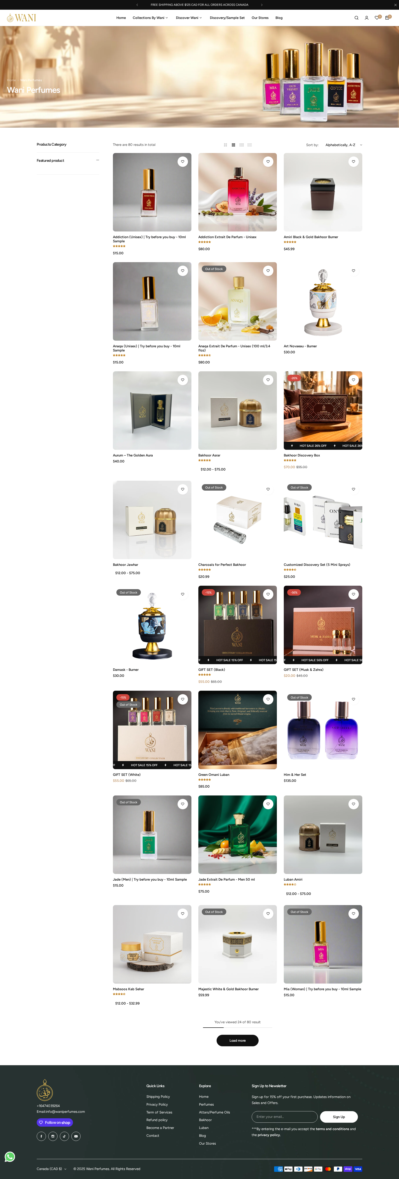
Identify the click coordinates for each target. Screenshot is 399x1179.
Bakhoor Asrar (209, 455)
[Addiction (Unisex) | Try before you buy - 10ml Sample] (152, 192)
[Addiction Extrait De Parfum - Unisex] (237, 192)
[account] (367, 18)
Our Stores (207, 1143)
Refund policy (157, 1120)
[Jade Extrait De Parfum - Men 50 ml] (237, 834)
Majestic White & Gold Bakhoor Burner (228, 989)
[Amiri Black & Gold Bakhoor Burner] (323, 192)
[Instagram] (52, 1136)
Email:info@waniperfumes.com (61, 1112)
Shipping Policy (158, 1097)
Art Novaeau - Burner (300, 346)
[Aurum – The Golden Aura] (152, 410)
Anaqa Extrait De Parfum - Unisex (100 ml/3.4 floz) (234, 348)
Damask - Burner (126, 670)
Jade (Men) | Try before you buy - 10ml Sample (150, 879)
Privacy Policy (157, 1104)
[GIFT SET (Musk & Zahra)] (323, 625)
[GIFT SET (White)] (152, 730)
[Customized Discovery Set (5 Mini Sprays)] (323, 520)
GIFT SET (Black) (211, 670)
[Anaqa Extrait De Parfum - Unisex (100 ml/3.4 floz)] (237, 301)
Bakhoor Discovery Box (302, 455)
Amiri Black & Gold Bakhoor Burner (311, 237)
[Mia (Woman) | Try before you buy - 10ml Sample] (323, 944)
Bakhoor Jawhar (125, 565)
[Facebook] (41, 1136)
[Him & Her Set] (323, 730)
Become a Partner (160, 1128)
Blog (202, 1136)
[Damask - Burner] (152, 625)
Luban (204, 1128)
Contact (152, 1136)
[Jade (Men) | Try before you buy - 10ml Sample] (152, 834)
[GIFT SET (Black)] (237, 625)
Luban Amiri (293, 879)
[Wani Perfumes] (21, 17)
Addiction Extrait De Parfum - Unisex (227, 237)
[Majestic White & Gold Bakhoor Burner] (237, 944)
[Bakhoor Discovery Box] (323, 410)
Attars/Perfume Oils (214, 1112)
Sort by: (312, 145)
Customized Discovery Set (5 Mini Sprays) (317, 565)
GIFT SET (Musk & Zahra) (303, 670)
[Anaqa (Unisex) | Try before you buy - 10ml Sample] (152, 301)
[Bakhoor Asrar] (237, 410)
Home (11, 80)
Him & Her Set (295, 775)
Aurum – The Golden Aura (133, 455)
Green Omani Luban (213, 775)
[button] (137, 4)
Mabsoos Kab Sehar (128, 989)
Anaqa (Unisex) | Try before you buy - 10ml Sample (146, 348)
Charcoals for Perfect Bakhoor (222, 565)
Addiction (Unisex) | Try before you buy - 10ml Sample (149, 239)
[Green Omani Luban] (237, 730)
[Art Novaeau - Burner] (323, 301)
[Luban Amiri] (323, 834)
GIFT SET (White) (127, 775)
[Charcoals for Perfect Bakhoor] (237, 520)
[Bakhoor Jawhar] (152, 520)
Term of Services (159, 1112)
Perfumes (206, 1104)
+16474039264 (48, 1106)
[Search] (356, 18)
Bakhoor (205, 1120)
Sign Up (339, 1117)
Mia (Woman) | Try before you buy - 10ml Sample (322, 989)
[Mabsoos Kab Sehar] (152, 944)
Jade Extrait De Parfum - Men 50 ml (226, 879)
